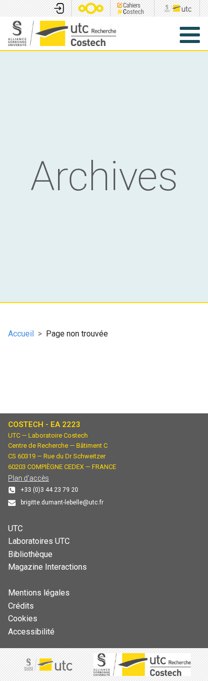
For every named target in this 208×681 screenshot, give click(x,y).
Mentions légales (39, 593)
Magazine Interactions (47, 567)
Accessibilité (31, 631)
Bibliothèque (30, 554)
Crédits (21, 606)
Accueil (21, 333)
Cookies (22, 618)
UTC (15, 528)
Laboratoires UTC (39, 541)
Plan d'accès (28, 478)
